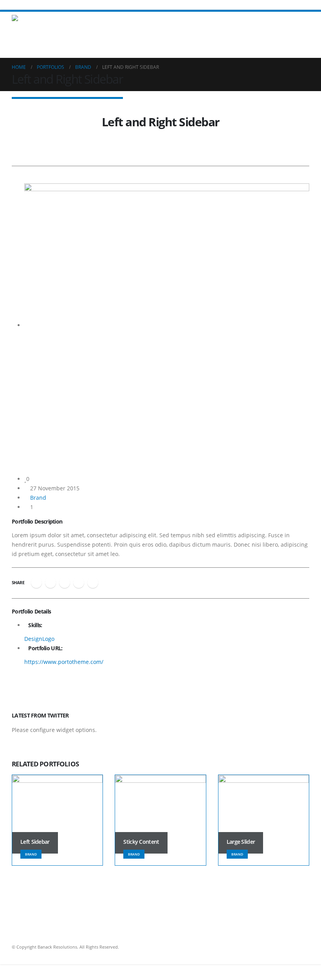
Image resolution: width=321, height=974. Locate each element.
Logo (48, 638)
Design (33, 638)
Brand (38, 497)
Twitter (50, 582)
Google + (78, 582)
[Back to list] (14, 109)
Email (92, 582)
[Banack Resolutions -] (33, 21)
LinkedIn (64, 582)
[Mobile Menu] (302, 21)
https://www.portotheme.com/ (63, 661)
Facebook (36, 582)
